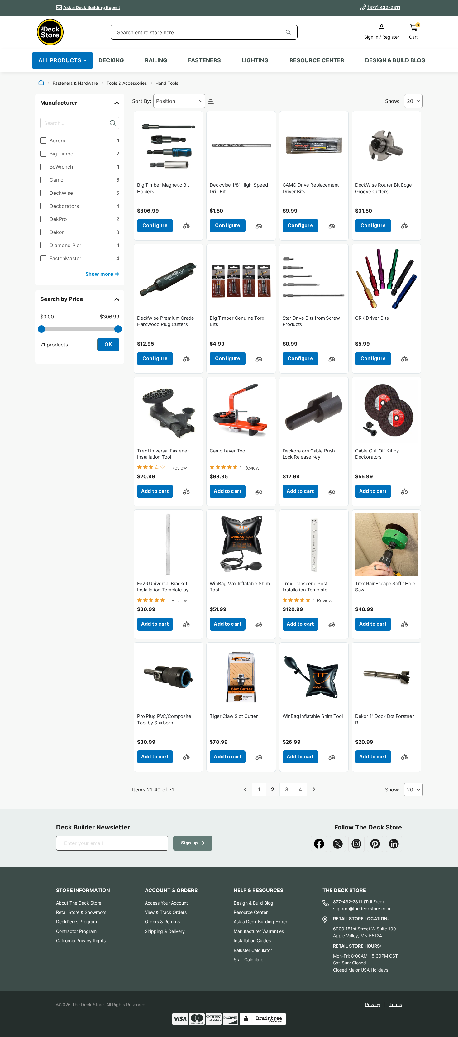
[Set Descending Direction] (211, 101)
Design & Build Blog (253, 903)
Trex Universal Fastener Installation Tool (163, 454)
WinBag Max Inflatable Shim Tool (240, 587)
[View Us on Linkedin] (394, 844)
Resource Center (251, 912)
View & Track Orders (166, 912)
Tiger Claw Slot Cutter (234, 716)
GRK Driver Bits (372, 318)
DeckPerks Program (76, 921)
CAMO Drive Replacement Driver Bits (311, 188)
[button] (186, 225)
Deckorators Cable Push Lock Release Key (309, 454)
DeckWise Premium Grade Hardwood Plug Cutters (165, 321)
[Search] (288, 32)
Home (41, 83)
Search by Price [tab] (61, 299)
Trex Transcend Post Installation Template (305, 587)
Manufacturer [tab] (58, 102)
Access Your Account (166, 903)
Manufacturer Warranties (259, 931)
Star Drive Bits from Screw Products (311, 321)
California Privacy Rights (81, 940)
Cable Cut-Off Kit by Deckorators (377, 454)
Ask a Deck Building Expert (91, 7)
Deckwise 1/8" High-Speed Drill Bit (239, 188)
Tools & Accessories (127, 83)
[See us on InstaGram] (356, 844)
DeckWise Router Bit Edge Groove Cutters (383, 188)
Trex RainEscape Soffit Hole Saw (385, 587)
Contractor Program (76, 931)
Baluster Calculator (253, 950)
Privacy (372, 1004)
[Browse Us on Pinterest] (375, 844)
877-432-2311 (347, 901)
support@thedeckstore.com (361, 908)
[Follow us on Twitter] (338, 844)
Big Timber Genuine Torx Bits (237, 321)
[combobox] (195, 32)
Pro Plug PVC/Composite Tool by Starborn (164, 719)
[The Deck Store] (50, 32)
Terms (395, 1004)
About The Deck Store (78, 903)
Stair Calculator (249, 959)
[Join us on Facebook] (319, 844)
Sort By (141, 101)
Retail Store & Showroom (81, 912)
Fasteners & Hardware (75, 83)
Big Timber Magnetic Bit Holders (163, 188)
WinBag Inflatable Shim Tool (313, 716)
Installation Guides (252, 940)
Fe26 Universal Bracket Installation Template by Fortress (162, 587)
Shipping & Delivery (165, 931)
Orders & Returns (162, 921)
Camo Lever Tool (228, 451)
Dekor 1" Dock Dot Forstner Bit (384, 719)
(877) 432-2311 (383, 7)
